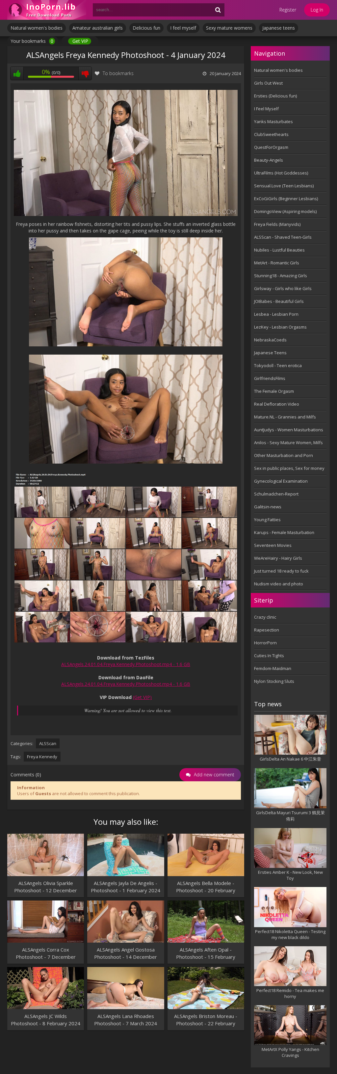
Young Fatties (267, 520)
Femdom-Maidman (272, 668)
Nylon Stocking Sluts (274, 681)
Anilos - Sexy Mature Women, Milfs (288, 442)
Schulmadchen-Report (276, 494)
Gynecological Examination (281, 481)
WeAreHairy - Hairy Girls (278, 558)
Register (287, 10)
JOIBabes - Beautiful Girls (279, 301)
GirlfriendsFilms (269, 378)
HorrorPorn (265, 643)
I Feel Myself (266, 109)
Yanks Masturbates (273, 121)
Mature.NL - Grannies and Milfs (285, 417)
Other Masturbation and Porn (283, 455)
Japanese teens (278, 28)
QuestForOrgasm (271, 147)
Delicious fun (146, 28)
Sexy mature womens (229, 28)
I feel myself (183, 28)
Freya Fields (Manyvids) (277, 224)
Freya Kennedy (42, 757)
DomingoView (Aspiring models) (285, 211)
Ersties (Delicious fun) (275, 96)
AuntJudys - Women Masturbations (288, 430)
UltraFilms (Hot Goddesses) (281, 173)
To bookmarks (118, 73)
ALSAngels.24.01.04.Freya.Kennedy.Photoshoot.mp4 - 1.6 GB (125, 664)
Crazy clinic (265, 617)
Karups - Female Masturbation (284, 532)
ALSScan (47, 743)
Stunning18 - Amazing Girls (280, 276)
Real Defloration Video (276, 404)
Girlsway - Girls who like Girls (283, 288)
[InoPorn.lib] (46, 10)
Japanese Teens (270, 353)
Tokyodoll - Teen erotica (278, 365)
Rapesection (266, 630)
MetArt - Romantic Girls (276, 263)
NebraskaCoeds (270, 340)
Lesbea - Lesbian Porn (276, 314)
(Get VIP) (142, 697)
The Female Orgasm (274, 391)
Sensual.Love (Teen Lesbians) (284, 186)
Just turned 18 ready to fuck (281, 571)
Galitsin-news (267, 507)
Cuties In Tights (269, 655)
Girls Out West (268, 83)
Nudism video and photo (278, 584)
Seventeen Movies (273, 545)
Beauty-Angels (268, 160)
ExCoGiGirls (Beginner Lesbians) (286, 198)
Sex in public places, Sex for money (289, 468)
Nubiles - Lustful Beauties (279, 250)
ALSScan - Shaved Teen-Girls (283, 237)
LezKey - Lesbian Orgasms (280, 327)
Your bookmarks (32, 41)
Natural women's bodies (37, 28)
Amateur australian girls (97, 28)
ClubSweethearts (271, 134)
